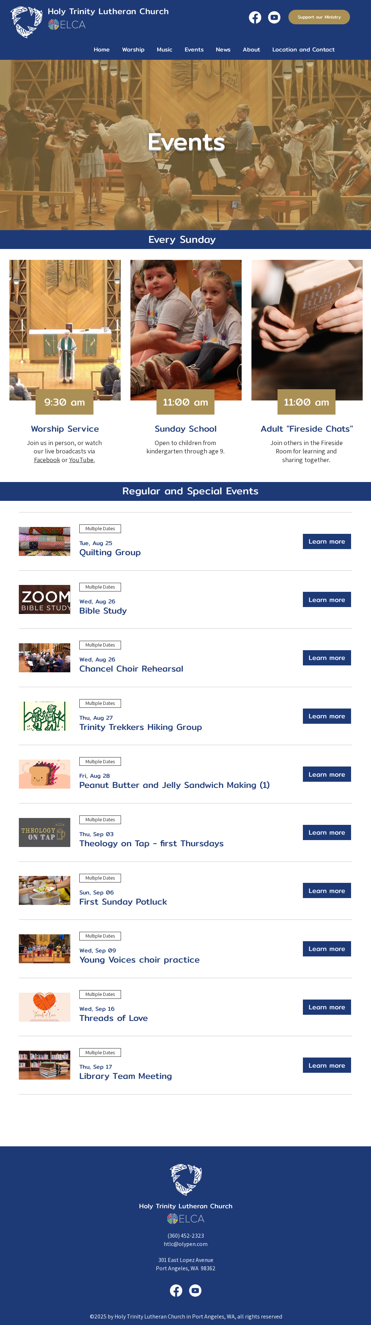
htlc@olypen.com (186, 1244)
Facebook (47, 460)
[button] (110, 552)
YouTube (81, 460)
